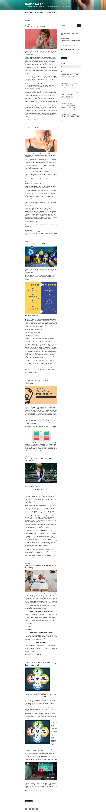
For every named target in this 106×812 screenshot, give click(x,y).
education (72, 85)
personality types (69, 96)
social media (75, 107)
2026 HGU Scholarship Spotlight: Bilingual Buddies (70, 40)
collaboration (75, 83)
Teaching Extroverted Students (36, 243)
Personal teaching (65, 98)
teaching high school (75, 114)
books (73, 76)
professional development (66, 103)
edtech (67, 85)
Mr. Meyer (27, 626)
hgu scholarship (64, 92)
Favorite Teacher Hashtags (51, 12)
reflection (63, 105)
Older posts (29, 801)
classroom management (66, 83)
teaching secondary (65, 116)
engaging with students (72, 87)
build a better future (65, 78)
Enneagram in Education (41, 492)
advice (62, 76)
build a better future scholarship (67, 81)
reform (68, 105)
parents (62, 96)
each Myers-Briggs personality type (40, 635)
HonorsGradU (35, 4)
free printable (64, 89)
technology (73, 116)
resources (73, 105)
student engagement (65, 109)
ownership (73, 94)
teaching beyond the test (71, 112)
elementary (63, 87)
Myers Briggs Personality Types (41, 489)
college (62, 85)
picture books (72, 98)
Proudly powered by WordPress (55, 809)
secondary (70, 107)
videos (78, 116)
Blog (31, 12)
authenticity (68, 76)
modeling (68, 94)
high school (71, 92)
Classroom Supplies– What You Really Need (69, 45)
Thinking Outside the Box (66, 42)
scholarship (63, 107)
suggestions (73, 109)
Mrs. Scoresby (28, 623)
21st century (77, 74)
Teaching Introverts (32, 128)
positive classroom (65, 100)
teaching (63, 112)
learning (63, 94)
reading (74, 103)
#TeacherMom (70, 74)
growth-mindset (71, 89)
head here (30, 54)
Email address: (64, 51)
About (26, 12)
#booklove (63, 74)
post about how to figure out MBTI (41, 426)
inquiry (76, 92)
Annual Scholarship (39, 12)
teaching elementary (65, 114)
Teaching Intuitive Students (35, 26)
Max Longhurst (28, 629)
